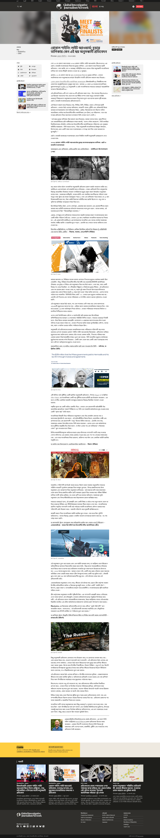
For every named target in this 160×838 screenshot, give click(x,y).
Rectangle (140, 836)
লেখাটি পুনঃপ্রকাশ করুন (56, 747)
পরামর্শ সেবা (127, 827)
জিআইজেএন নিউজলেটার (130, 822)
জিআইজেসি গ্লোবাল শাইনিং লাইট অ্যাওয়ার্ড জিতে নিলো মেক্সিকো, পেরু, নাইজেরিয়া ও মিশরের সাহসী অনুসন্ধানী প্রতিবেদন (31, 789)
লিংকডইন (33, 69)
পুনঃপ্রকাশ (34, 76)
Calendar (104, 822)
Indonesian (131, 0)
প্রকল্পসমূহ (126, 824)
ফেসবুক (33, 66)
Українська (78, 0)
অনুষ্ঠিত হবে (64, 87)
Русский (103, 0)
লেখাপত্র (19, 47)
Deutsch (121, 0)
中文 (141, 0)
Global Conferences (107, 820)
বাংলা (32, 0)
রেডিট (21, 76)
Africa (112, 0)
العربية (24, 0)
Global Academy (128, 820)
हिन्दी (95, 0)
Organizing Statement (87, 815)
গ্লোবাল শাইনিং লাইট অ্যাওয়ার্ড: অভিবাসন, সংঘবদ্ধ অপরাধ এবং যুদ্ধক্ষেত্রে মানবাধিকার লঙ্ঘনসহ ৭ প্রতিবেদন (61, 789)
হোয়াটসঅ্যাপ (23, 72)
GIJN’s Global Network (108, 815)
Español (58, 0)
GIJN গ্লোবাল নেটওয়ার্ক (108, 817)
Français (49, 0)
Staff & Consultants (86, 817)
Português (67, 0)
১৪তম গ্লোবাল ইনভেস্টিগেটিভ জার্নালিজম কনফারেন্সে (68, 82)
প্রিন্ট (21, 69)
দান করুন (139, 6)
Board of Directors (86, 820)
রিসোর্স (125, 817)
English (40, 0)
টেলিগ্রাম (33, 72)
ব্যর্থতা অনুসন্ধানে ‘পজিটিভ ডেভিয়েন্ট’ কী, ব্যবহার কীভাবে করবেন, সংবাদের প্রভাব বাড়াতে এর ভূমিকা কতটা (127, 788)
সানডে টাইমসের (81, 722)
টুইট (21, 66)
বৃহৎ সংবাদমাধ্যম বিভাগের (79, 75)
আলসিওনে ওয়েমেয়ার (91, 796)
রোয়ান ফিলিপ (61, 56)
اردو (17, 0)
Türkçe (87, 0)
